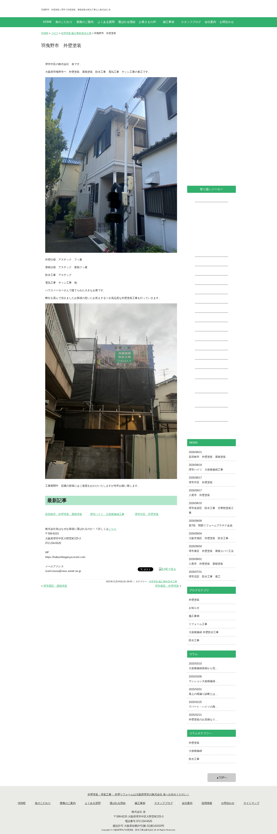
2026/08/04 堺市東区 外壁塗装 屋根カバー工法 (211, 548)
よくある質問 (106, 22)
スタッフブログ (191, 22)
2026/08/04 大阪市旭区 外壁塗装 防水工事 (208, 536)
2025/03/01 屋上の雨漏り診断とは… (203, 691)
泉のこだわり (63, 22)
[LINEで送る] (167, 569)
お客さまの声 (147, 22)
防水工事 (86, 33)
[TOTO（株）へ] (211, 388)
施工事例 (168, 22)
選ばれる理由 (126, 22)
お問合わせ (227, 22)
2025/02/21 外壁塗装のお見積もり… (203, 717)
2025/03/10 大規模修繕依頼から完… (203, 666)
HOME (47, 22)
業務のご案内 (84, 22)
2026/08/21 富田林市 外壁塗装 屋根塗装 (207, 454)
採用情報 (207, 803)
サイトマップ (251, 803)
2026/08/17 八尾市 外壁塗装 (199, 493)
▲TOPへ (221, 777)
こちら (112, 528)
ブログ (54, 33)
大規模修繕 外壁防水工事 (204, 632)
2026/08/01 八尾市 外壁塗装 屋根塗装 (206, 561)
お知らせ (194, 607)
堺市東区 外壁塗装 (167, 585)
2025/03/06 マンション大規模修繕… (203, 679)
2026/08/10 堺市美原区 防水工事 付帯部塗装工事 (211, 508)
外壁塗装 (66, 33)
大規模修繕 (195, 750)
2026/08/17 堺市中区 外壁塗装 (201, 480)
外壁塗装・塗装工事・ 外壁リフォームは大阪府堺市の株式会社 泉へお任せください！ (138, 794)
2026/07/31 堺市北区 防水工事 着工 (204, 574)
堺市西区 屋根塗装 (55, 585)
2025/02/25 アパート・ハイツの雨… (203, 704)
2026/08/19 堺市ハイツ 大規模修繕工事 (206, 467)
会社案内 (210, 22)
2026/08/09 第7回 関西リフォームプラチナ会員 (210, 523)
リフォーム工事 (198, 624)
